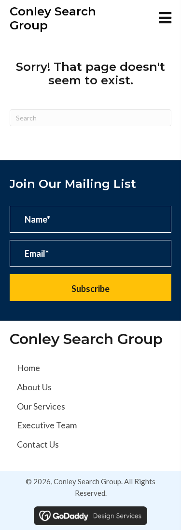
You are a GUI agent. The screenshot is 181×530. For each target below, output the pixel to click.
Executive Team (47, 425)
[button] (90, 287)
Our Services (41, 406)
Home (28, 367)
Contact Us (38, 444)
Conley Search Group (53, 18)
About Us (34, 387)
